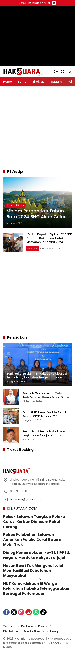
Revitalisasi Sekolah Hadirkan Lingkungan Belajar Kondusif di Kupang (44, 433)
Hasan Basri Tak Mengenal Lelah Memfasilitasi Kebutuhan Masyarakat (34, 570)
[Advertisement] (37, 127)
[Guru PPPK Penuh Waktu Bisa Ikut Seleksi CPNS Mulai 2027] (11, 416)
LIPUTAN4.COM (24, 508)
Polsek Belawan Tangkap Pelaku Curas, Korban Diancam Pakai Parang (34, 521)
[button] (55, 71)
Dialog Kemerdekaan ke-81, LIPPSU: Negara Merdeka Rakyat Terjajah (36, 555)
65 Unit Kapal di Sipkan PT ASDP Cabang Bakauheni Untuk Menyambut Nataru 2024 (49, 238)
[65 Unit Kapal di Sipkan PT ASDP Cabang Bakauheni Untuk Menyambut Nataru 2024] (13, 242)
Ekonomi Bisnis (15, 205)
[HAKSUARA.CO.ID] (23, 71)
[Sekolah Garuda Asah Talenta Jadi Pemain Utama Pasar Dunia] (11, 397)
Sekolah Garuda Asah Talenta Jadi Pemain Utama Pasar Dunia (45, 395)
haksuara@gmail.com (25, 499)
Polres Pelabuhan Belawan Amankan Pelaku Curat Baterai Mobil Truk (32, 539)
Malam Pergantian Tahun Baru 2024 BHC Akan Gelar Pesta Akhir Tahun (36, 214)
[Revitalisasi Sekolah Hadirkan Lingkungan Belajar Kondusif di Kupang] (11, 435)
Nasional (32, 248)
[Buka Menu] (62, 71)
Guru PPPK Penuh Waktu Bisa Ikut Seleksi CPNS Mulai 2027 (46, 414)
